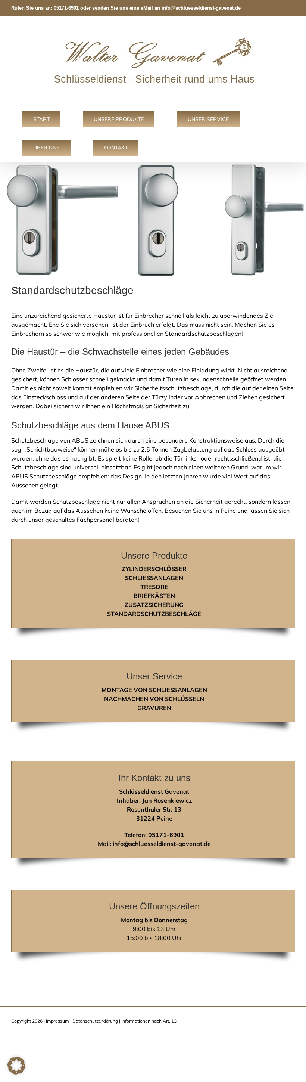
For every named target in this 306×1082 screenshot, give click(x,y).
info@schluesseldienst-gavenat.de (201, 8)
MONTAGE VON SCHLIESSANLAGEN (154, 690)
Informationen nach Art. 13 (149, 1021)
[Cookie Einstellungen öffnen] (16, 1072)
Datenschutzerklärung (95, 1021)
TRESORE (154, 586)
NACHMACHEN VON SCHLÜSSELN (154, 699)
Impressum (57, 1021)
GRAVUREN (154, 707)
